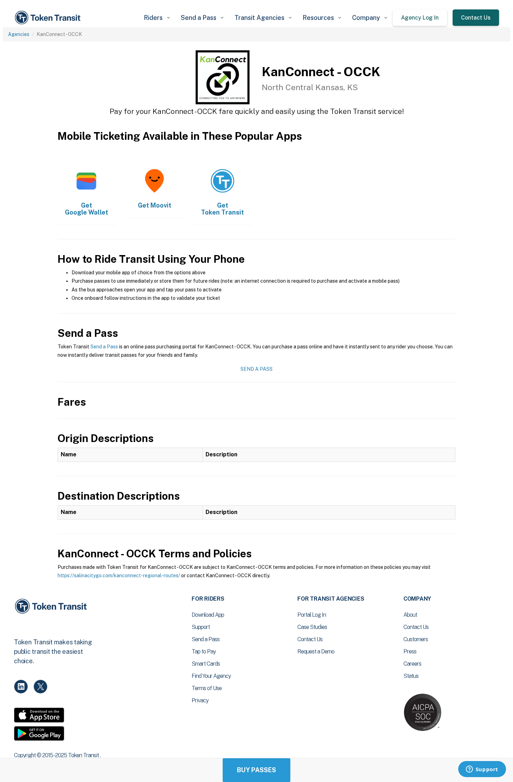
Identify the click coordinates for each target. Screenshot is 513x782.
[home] (49, 17)
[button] (156, 18)
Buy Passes (256, 770)
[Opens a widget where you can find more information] (482, 770)
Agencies (18, 34)
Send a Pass (104, 346)
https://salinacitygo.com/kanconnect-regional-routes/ (119, 575)
